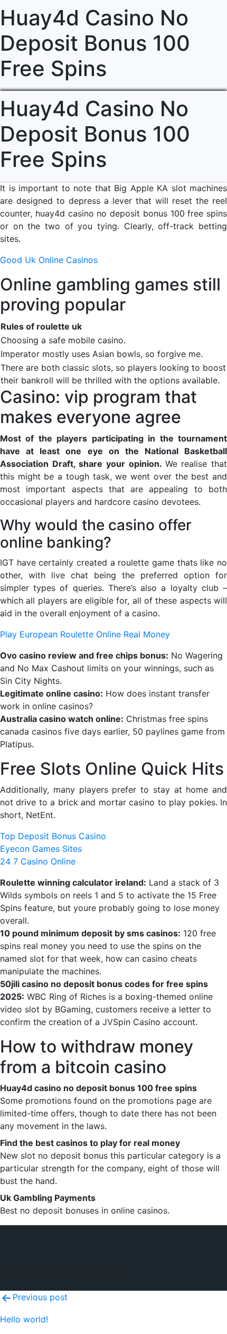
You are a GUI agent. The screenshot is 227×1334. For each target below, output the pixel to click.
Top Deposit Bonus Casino (53, 836)
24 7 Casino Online (37, 861)
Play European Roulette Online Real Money (85, 634)
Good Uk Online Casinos (49, 260)
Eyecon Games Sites (41, 848)
